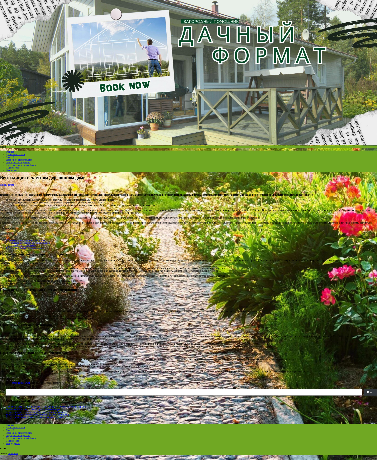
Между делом (13, 170)
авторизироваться (21, 383)
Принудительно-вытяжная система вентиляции (29, 243)
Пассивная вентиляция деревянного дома (26, 240)
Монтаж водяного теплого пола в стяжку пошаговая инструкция (38, 414)
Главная (10, 152)
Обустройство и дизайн (18, 162)
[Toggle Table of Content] (2, 235)
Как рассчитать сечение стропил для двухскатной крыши (34, 412)
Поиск (9, 388)
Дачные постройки (15, 154)
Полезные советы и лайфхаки (21, 165)
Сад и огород (12, 167)
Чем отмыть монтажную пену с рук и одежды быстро (33, 409)
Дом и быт (11, 157)
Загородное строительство (19, 159)
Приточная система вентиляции (22, 245)
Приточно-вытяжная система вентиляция (26, 248)
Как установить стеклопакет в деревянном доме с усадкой (35, 417)
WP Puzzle (13, 453)
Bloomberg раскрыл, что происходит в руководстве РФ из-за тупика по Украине (46, 406)
